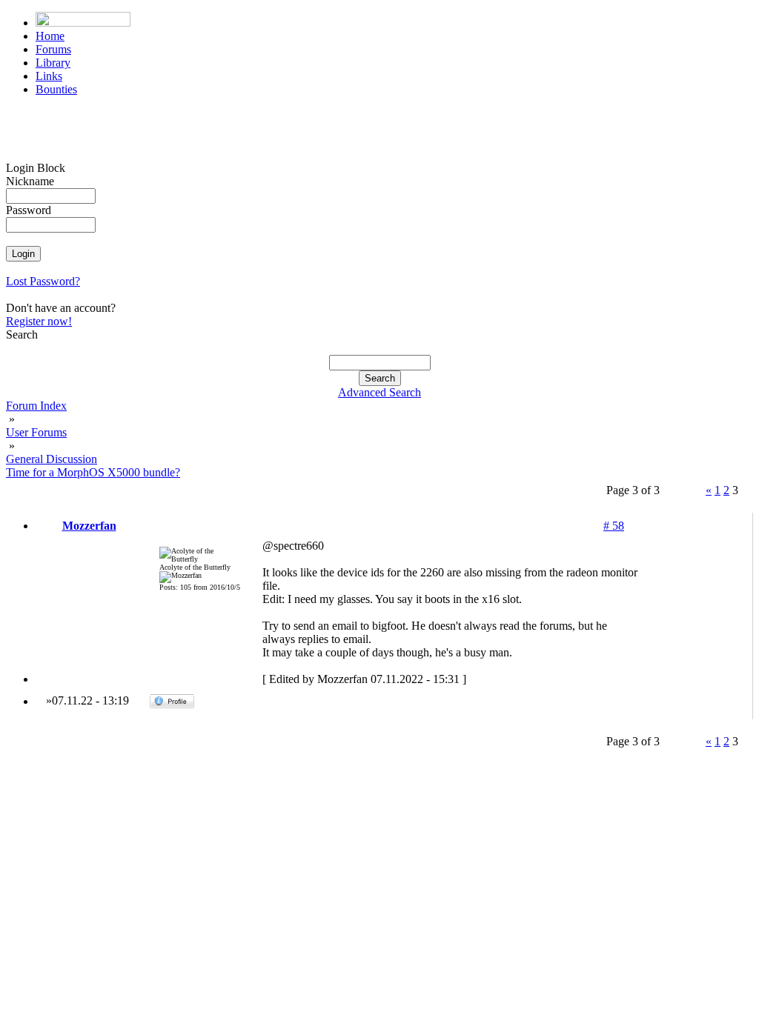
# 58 (613, 525)
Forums (53, 49)
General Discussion (51, 459)
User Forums (36, 432)
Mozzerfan (89, 525)
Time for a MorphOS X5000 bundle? (93, 472)
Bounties (56, 89)
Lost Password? (43, 281)
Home (50, 36)
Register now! (39, 321)
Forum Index (36, 405)
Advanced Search (379, 392)
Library (53, 62)
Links (49, 76)
